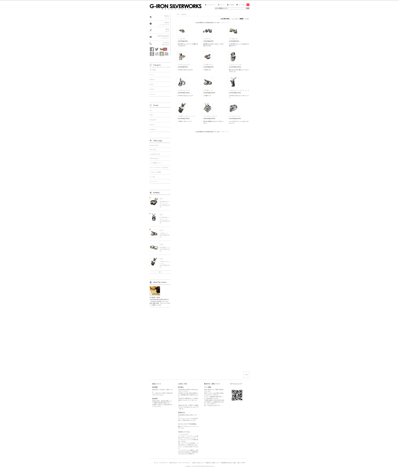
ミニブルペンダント (210, 116)
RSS (238, 462)
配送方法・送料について (213, 462)
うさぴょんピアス (184, 65)
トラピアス (182, 39)
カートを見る (243, 5)
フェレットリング (235, 65)
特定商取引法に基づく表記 (228, 462)
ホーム (156, 462)
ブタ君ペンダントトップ (186, 116)
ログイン (222, 5)
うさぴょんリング (184, 90)
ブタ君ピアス (208, 65)
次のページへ (225, 22)
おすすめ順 (235, 18)
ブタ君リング (208, 90)
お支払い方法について (198, 462)
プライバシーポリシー (184, 462)
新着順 (247, 18)
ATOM (243, 462)
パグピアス (207, 39)
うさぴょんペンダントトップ (239, 90)
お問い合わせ (173, 462)
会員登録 (231, 5)
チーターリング (234, 116)
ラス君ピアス (233, 39)
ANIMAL (184, 14)
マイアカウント (211, 5)
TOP (178, 14)
